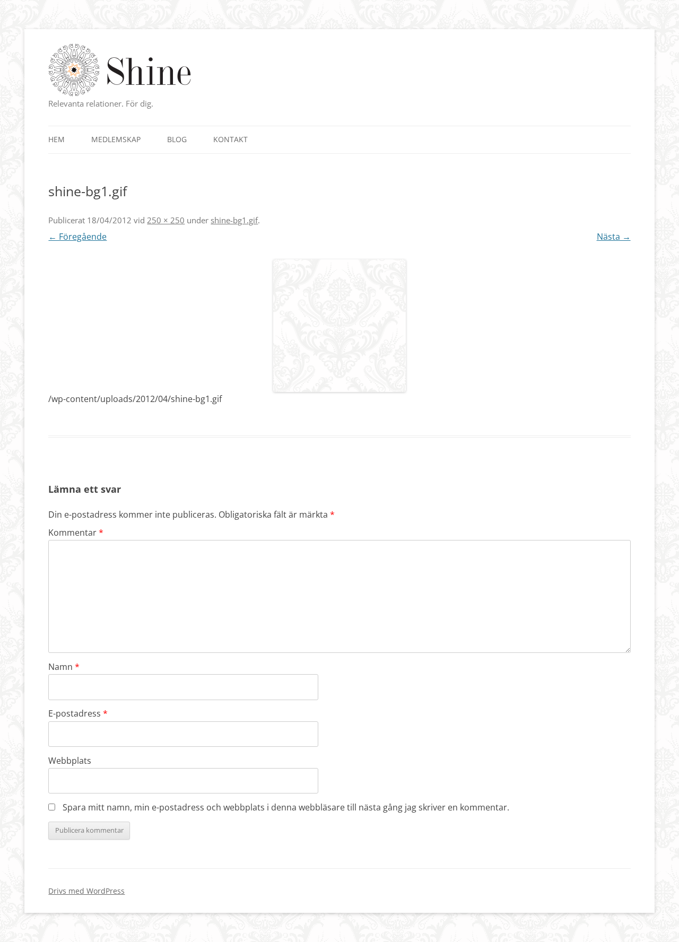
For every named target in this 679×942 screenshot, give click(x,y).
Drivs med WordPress (86, 891)
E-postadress (78, 713)
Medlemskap (116, 139)
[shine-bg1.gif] (339, 325)
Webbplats (69, 760)
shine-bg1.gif (234, 220)
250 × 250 (166, 220)
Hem (56, 139)
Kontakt (230, 139)
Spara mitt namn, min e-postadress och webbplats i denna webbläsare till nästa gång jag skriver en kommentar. (286, 807)
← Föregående (77, 236)
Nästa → (614, 236)
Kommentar (75, 532)
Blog (177, 139)
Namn (64, 667)
